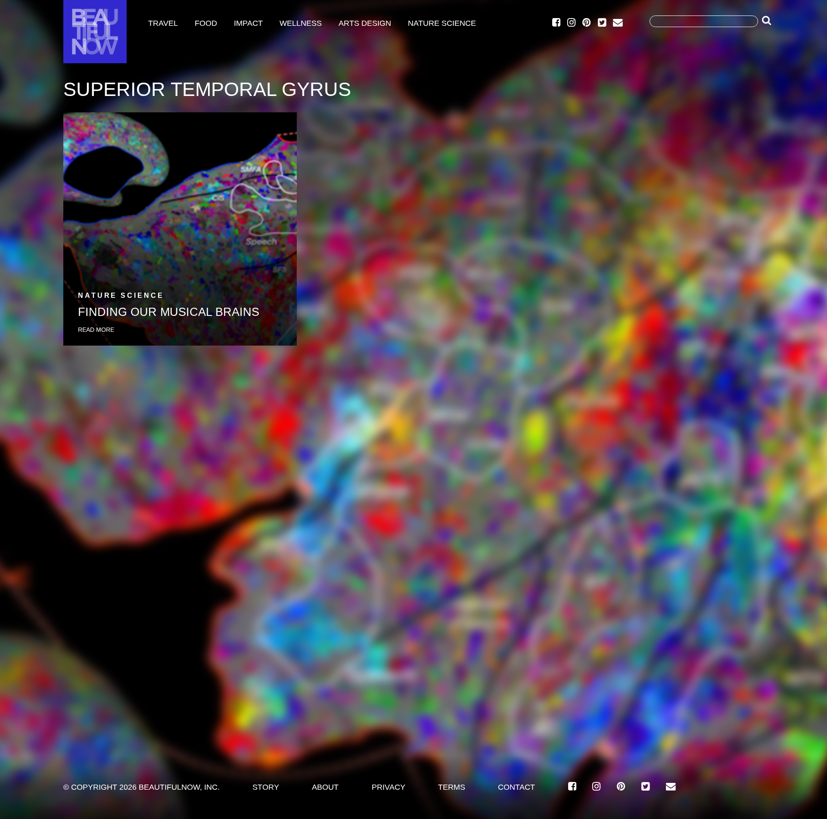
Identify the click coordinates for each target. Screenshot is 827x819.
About (325, 787)
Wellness (301, 23)
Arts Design (365, 23)
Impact (248, 23)
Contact (516, 787)
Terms (451, 787)
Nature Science (442, 23)
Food (206, 23)
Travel (163, 23)
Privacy (388, 787)
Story (265, 787)
